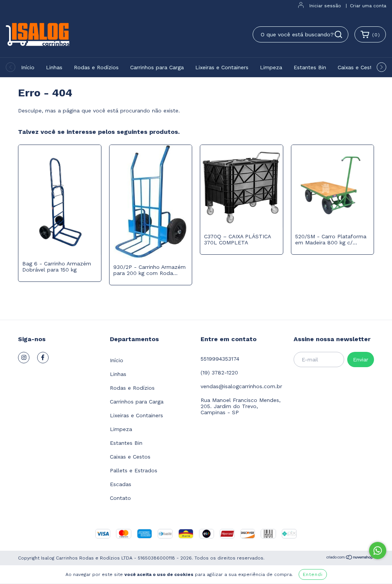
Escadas (120, 484)
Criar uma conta (368, 5)
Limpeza (271, 67)
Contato (120, 498)
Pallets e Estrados (133, 470)
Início (27, 67)
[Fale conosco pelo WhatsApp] (377, 550)
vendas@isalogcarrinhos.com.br (241, 386)
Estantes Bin (310, 67)
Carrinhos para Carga (157, 67)
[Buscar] (338, 34)
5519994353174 (220, 359)
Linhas (54, 67)
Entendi (313, 574)
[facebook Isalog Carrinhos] (43, 357)
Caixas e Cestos (358, 67)
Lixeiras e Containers (221, 67)
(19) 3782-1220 (219, 372)
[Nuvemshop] (350, 558)
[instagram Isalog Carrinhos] (23, 357)
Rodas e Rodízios (96, 67)
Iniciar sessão (325, 5)
